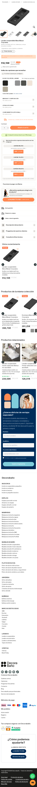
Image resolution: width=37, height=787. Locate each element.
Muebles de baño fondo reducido (11, 546)
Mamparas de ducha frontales (10, 534)
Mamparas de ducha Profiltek (10, 536)
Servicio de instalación (8, 694)
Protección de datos (17, 777)
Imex (3, 628)
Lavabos (5, 634)
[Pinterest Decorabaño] (14, 672)
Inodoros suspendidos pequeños (12, 486)
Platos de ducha (8, 563)
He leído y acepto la (15, 458)
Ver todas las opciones (28, 78)
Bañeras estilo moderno (9, 603)
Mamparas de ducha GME (9, 532)
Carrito (3, 717)
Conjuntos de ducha (8, 584)
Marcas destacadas (10, 608)
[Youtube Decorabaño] (10, 672)
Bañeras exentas (7, 598)
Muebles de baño (8, 542)
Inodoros (6, 483)
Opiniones (4, 681)
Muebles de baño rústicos (9, 553)
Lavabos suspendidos (8, 636)
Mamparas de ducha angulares (11, 515)
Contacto (4, 686)
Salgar (4, 622)
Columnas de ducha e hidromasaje (12, 588)
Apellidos (6, 441)
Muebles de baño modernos (10, 551)
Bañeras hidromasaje (8, 601)
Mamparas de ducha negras (10, 517)
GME (3, 611)
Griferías (5, 577)
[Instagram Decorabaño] (7, 672)
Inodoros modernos (7, 488)
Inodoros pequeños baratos (10, 492)
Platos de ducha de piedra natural (12, 567)
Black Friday (5, 653)
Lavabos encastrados (8, 638)
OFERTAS (5, 648)
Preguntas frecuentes (8, 683)
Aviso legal (4, 777)
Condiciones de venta (22, 779)
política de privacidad (20, 458)
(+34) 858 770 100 (18, 751)
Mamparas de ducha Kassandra (11, 528)
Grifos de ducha (6, 586)
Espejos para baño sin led (9, 500)
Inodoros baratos (7, 490)
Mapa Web (4, 784)
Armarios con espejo (8, 502)
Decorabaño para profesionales (10, 691)
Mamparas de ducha (8, 526)
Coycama (4, 624)
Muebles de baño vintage (9, 555)
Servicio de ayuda (18, 756)
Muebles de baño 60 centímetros (11, 549)
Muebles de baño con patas (10, 557)
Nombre (5, 432)
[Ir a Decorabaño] (18, 664)
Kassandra (5, 615)
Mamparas (6, 512)
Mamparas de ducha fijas (9, 519)
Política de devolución (21, 781)
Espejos (5, 498)
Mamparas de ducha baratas (10, 521)
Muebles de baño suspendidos (11, 544)
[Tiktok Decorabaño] (18, 672)
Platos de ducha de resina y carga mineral (14, 570)
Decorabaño (5, 2)
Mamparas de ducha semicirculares (12, 523)
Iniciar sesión (5, 712)
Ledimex (4, 619)
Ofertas (4, 650)
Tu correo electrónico (10, 450)
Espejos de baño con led (9, 505)
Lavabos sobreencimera (9, 640)
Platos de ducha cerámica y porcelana (13, 572)
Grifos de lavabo (6, 582)
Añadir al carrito (23, 127)
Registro (3, 715)
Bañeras (5, 596)
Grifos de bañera (7, 580)
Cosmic (4, 626)
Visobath (4, 617)
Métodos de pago (6, 781)
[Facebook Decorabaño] (3, 672)
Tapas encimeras (7, 642)
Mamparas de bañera (8, 530)
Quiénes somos (6, 678)
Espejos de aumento (8, 507)
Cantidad (4, 124)
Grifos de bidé (6, 591)
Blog (2, 689)
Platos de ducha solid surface (10, 565)
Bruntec (4, 613)
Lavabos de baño (16, 2)
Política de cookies (6, 779)
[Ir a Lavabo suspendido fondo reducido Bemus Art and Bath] (11, 352)
